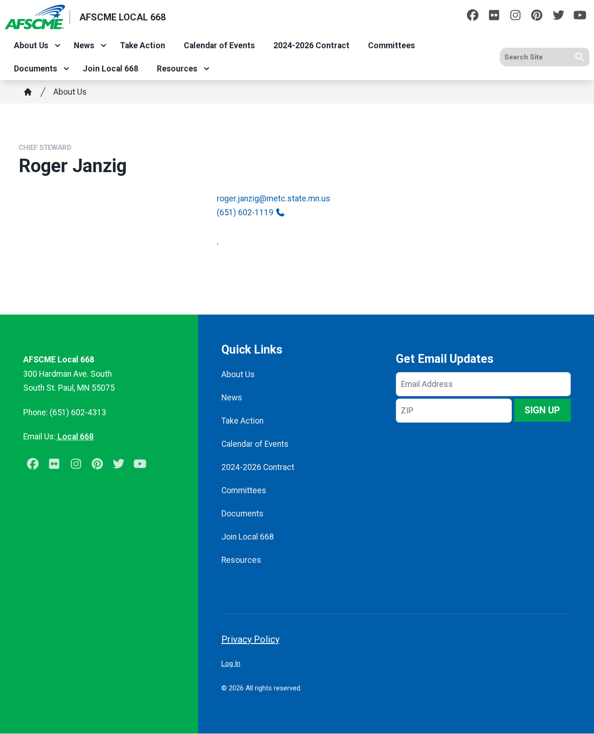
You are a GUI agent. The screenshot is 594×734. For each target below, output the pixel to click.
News (84, 45)
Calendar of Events (219, 45)
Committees (391, 45)
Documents (35, 68)
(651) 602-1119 (245, 212)
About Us (31, 45)
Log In (230, 663)
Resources (177, 68)
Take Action (142, 45)
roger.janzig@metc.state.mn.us (273, 198)
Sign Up (542, 410)
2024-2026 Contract (311, 45)
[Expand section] (57, 45)
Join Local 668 (110, 68)
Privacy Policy (250, 639)
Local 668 (75, 436)
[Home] (27, 92)
